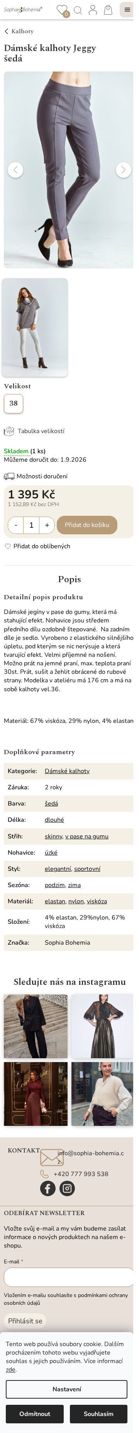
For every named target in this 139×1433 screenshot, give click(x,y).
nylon (76, 901)
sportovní (87, 869)
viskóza (97, 901)
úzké (51, 852)
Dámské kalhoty (67, 771)
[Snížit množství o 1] (16, 525)
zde (10, 1369)
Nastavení (67, 1389)
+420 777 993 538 (81, 1174)
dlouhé (54, 820)
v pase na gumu (86, 836)
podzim (55, 885)
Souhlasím (99, 1414)
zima (74, 885)
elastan (55, 901)
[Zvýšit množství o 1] (46, 525)
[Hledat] (77, 9)
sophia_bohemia (67, 1188)
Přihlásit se (25, 1321)
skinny (53, 836)
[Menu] (127, 9)
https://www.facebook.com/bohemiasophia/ (48, 1188)
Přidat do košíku (87, 525)
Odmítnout (34, 1414)
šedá (51, 803)
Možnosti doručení (42, 476)
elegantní (58, 869)
